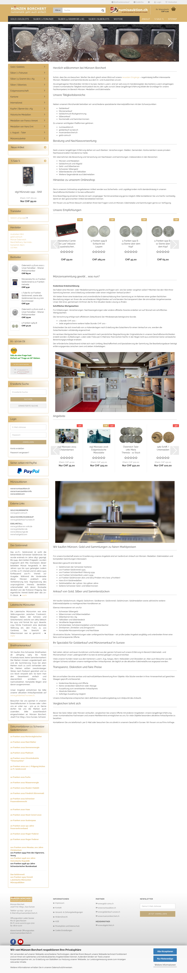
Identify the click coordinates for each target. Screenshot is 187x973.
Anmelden (28, 442)
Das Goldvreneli (17, 874)
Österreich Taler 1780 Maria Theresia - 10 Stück (131, 450)
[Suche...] (103, 10)
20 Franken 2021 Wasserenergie (24, 782)
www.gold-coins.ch (106, 904)
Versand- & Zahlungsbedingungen (69, 912)
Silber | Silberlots (99, 19)
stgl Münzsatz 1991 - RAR (28, 192)
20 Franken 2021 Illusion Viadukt (24, 788)
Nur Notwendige (165, 959)
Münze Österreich (18, 239)
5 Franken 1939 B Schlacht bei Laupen (99, 244)
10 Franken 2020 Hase (20, 809)
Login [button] (158, 2)
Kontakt (58, 908)
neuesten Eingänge (131, 77)
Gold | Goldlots (20, 19)
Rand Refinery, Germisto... (21, 242)
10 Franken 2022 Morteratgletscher (26, 736)
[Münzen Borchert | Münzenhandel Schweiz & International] (29, 10)
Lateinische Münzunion (20, 880)
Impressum (59, 903)
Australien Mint (17, 234)
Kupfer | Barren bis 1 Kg (21, 109)
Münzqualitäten (17, 882)
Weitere (118, 19)
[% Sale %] (45, 161)
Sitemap (172, 19)
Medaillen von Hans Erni (21, 126)
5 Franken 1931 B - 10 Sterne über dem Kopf (163, 244)
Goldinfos (139, 2)
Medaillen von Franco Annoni (24, 120)
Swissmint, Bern (17, 245)
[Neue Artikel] (45, 147)
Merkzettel (172, 2)
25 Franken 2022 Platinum (21, 753)
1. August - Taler (18, 132)
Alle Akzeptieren (165, 951)
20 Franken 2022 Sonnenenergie (24, 747)
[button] (149, 2)
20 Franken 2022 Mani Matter (23, 742)
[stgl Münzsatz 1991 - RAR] (28, 176)
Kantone (14, 97)
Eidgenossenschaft (19, 91)
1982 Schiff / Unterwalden (163, 448)
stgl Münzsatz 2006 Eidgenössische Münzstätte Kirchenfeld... (98, 450)
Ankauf (146, 19)
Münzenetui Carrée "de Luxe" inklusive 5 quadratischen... (67, 244)
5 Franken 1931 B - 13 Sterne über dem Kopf (131, 244)
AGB (57, 921)
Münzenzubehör (18, 138)
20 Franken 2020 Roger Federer (24, 834)
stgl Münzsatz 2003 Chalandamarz (66, 448)
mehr (24, 595)
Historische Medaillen (20, 114)
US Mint (13, 247)
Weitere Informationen (165, 965)
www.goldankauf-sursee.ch (22, 695)
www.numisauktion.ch (107, 908)
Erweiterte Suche (28, 406)
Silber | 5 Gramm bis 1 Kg (71, 19)
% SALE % (159, 19)
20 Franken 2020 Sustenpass (23, 820)
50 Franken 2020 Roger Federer (24, 839)
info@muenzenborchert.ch (26, 913)
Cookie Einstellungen (63, 930)
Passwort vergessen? (19, 452)
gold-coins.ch (16, 237)
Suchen (28, 399)
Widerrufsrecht (61, 917)
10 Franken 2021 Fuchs (20, 777)
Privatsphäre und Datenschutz (67, 926)
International (16, 103)
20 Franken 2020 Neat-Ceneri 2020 (25, 815)
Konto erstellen (17, 448)
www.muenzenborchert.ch (108, 916)
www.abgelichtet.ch (106, 925)
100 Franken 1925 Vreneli (21, 877)
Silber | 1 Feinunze (43, 19)
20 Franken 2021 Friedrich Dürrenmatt (27, 793)
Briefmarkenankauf (121, 2)
